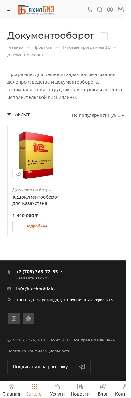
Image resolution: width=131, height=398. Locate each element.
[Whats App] (28, 318)
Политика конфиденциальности (38, 351)
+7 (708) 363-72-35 (37, 272)
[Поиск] (100, 9)
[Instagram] (14, 318)
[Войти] (110, 9)
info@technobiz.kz (35, 289)
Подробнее (36, 226)
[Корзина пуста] (120, 9)
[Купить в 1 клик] (18, 174)
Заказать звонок (32, 278)
